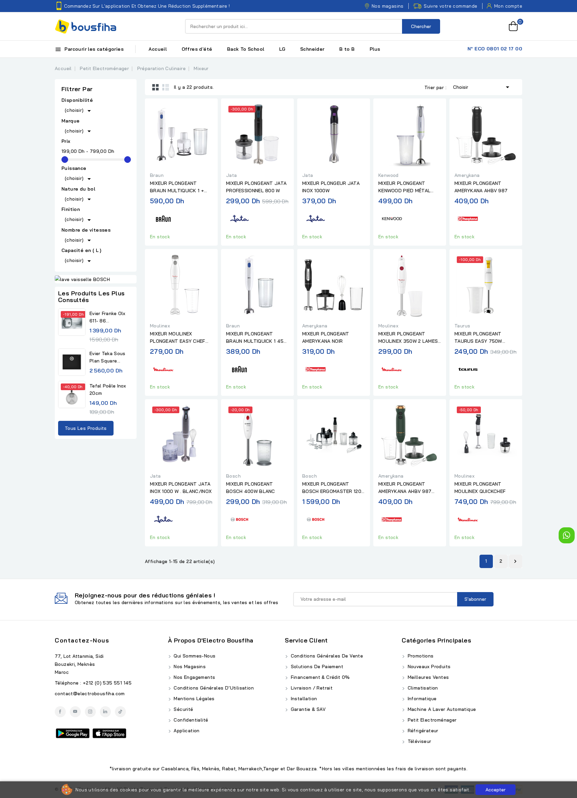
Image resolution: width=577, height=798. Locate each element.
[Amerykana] (467, 218)
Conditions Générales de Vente (326, 656)
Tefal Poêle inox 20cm (107, 389)
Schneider (312, 49)
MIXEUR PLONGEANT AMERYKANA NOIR (325, 337)
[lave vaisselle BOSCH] (96, 279)
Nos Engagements (193, 677)
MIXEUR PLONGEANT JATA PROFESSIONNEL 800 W (256, 187)
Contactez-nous (82, 640)
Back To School (245, 49)
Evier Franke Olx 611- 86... (107, 317)
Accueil (158, 49)
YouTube (75, 711)
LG (282, 49)
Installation (303, 699)
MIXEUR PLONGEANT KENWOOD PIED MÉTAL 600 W (404, 187)
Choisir (482, 87)
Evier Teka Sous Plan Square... (107, 357)
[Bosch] (239, 518)
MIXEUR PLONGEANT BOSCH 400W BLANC (250, 487)
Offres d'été (197, 49)
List (165, 87)
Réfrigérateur (422, 731)
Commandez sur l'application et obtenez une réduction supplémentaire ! (147, 6)
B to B (347, 49)
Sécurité (182, 709)
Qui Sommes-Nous (193, 656)
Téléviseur (418, 741)
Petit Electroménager (431, 720)
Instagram (90, 711)
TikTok (120, 711)
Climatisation (422, 688)
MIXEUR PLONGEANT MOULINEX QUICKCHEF (480, 487)
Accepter (496, 790)
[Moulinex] (163, 368)
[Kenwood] (391, 218)
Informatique (421, 699)
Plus (375, 49)
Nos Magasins (189, 666)
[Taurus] (467, 368)
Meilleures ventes (427, 677)
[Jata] (239, 218)
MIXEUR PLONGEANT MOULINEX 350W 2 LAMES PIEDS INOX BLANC (408, 338)
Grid (155, 87)
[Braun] (163, 218)
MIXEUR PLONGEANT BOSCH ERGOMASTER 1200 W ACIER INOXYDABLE (333, 488)
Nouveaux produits (428, 666)
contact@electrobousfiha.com (90, 694)
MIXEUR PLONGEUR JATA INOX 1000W (331, 187)
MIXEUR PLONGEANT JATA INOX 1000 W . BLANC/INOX (181, 487)
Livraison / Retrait (311, 688)
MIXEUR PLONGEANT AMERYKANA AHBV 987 (481, 187)
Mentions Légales (193, 699)
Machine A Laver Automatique (441, 709)
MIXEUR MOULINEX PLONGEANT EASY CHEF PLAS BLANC (177, 338)
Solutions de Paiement (316, 666)
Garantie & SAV (307, 709)
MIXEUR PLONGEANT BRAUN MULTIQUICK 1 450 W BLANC (256, 338)
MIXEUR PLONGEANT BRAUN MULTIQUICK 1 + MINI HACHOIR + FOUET (177, 187)
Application (186, 731)
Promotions (419, 656)
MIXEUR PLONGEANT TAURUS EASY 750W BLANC (478, 338)
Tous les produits (86, 428)
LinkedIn (105, 711)
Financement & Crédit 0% (319, 677)
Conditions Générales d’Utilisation (213, 688)
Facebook (60, 711)
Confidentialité (190, 720)
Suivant (515, 561)
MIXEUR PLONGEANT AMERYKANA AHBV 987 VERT (404, 488)
